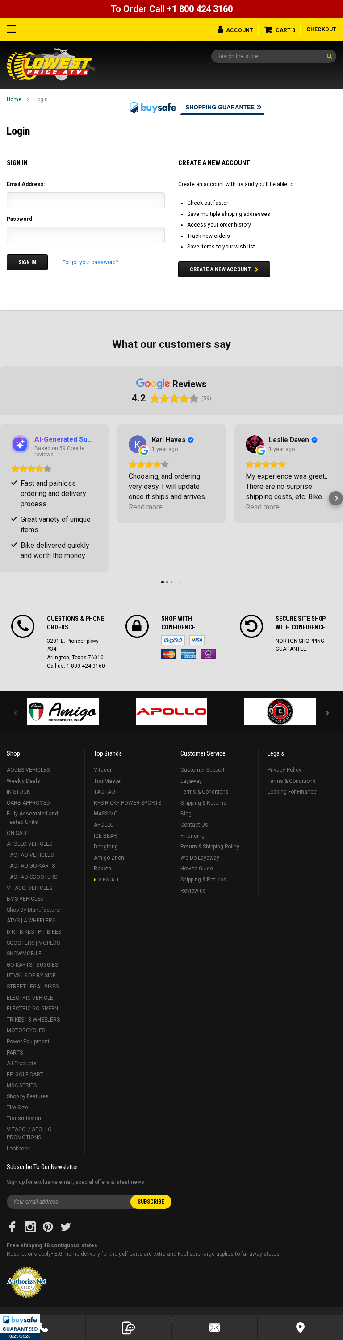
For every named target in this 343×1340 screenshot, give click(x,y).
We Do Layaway (199, 858)
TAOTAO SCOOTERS (32, 877)
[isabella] (171, 711)
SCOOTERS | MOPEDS (33, 943)
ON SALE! (18, 833)
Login (41, 99)
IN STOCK (18, 792)
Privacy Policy (284, 770)
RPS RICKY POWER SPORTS (127, 803)
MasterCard (168, 654)
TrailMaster (108, 781)
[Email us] (214, 1327)
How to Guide (196, 868)
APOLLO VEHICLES (29, 844)
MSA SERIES (22, 1085)
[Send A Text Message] (129, 1327)
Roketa (102, 868)
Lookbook (18, 1149)
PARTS (15, 1053)
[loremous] (63, 711)
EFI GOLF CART (25, 1074)
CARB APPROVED (28, 803)
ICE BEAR (105, 836)
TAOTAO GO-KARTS (31, 866)
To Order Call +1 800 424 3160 (172, 9)
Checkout (321, 29)
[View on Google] (137, 444)
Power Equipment (28, 1041)
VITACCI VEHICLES (29, 888)
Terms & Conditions (204, 792)
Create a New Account (220, 269)
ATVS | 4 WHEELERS (31, 921)
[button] (20, 1326)
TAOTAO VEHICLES (30, 855)
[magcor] (280, 711)
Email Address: (26, 184)
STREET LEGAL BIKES (33, 987)
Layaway (191, 781)
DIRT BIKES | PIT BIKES (34, 932)
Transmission (24, 1118)
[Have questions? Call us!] (42, 1327)
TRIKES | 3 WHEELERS (33, 1020)
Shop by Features (28, 1096)
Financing (192, 836)
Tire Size (17, 1107)
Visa (197, 640)
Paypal (173, 640)
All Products (22, 1063)
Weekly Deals (23, 781)
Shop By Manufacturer (34, 910)
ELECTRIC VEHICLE (30, 998)
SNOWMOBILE (24, 954)
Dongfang (106, 847)
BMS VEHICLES (25, 899)
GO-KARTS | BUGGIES (32, 965)
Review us (193, 891)
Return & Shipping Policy (209, 847)
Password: (20, 219)
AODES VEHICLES (28, 770)
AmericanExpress (188, 654)
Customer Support (202, 770)
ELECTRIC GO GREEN (32, 1008)
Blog (186, 814)
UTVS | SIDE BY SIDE (31, 975)
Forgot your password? (90, 262)
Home (14, 99)
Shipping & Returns (203, 803)
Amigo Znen (109, 858)
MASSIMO (106, 814)
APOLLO (104, 825)
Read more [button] (146, 507)
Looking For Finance (292, 792)
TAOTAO (104, 792)
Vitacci (102, 770)
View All (109, 880)
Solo (208, 654)
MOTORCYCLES (26, 1030)
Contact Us (194, 825)
